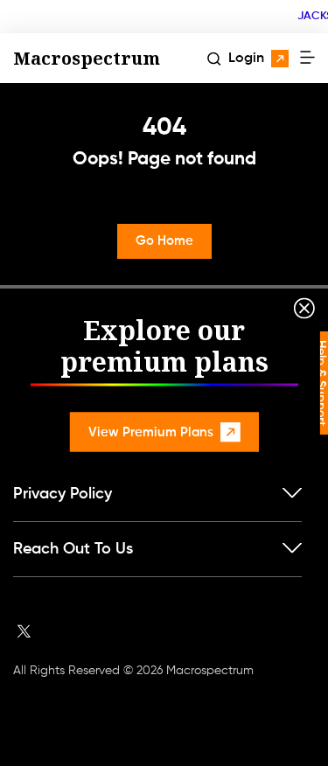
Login (246, 59)
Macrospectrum (86, 58)
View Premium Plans (150, 431)
